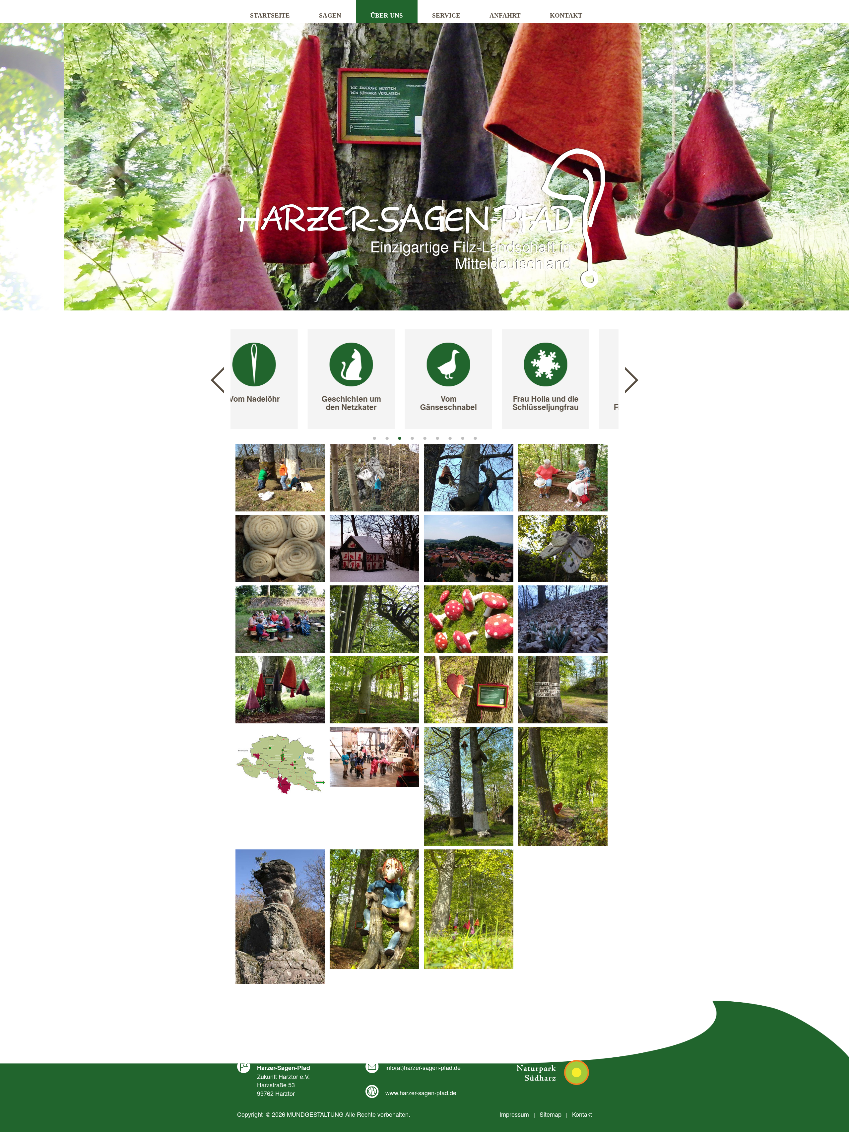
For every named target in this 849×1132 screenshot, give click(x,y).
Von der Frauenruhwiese (571, 402)
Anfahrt (505, 15)
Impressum (514, 1114)
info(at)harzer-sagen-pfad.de (423, 1067)
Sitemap (550, 1114)
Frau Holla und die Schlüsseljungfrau (473, 402)
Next (631, 380)
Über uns (386, 15)
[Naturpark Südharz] (553, 1072)
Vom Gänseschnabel (376, 402)
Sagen (330, 15)
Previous (217, 380)
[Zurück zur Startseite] (421, 218)
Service (446, 15)
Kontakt (566, 15)
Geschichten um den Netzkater (279, 402)
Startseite (270, 15)
